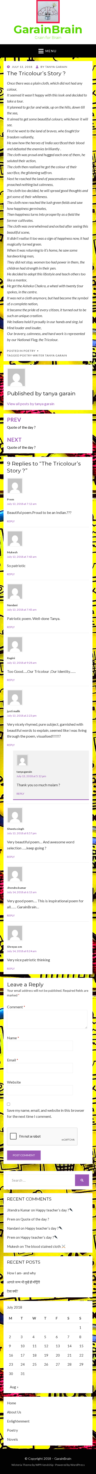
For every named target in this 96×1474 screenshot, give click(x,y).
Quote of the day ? (35, 1219)
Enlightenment (18, 1421)
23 (11, 1364)
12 (46, 1346)
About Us (14, 1412)
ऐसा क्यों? (12, 1291)
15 (81, 1346)
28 (69, 1364)
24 (23, 1364)
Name (13, 1038)
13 (58, 1346)
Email (12, 1060)
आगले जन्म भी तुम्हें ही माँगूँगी (23, 1282)
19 (46, 1355)
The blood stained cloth (43, 1246)
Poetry (29, 350)
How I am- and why (21, 1273)
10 (23, 1346)
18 (34, 1355)
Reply (11, 521)
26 (46, 1364)
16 (11, 1355)
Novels (12, 1439)
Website (14, 1082)
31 (23, 1373)
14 (69, 1346)
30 (11, 1373)
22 (81, 1355)
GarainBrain (48, 29)
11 (34, 1346)
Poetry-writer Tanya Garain (43, 355)
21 (69, 1355)
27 (58, 1364)
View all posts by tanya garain (30, 403)
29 (81, 1364)
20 (58, 1355)
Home (11, 1403)
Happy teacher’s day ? (52, 1210)
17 (23, 1355)
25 (34, 1364)
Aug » (14, 1387)
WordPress (77, 1465)
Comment (16, 1007)
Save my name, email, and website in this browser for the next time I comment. (45, 1113)
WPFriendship (44, 1465)
